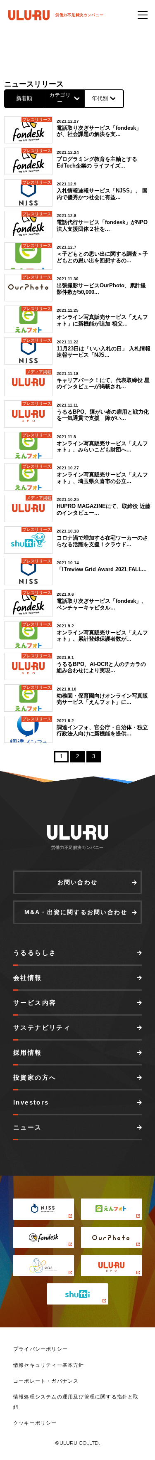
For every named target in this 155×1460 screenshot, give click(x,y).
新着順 (24, 98)
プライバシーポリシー (40, 1349)
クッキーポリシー (35, 1423)
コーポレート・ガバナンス (46, 1381)
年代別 (100, 98)
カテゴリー (60, 98)
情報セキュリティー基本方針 (48, 1365)
